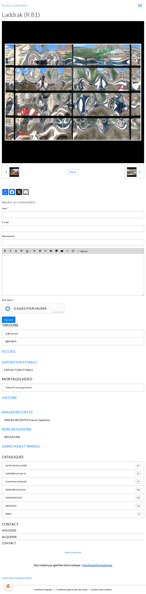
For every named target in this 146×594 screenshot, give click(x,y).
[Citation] (34, 251)
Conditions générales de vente (71, 589)
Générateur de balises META (17, 578)
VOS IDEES (9, 530)
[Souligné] (16, 251)
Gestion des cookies (101, 589)
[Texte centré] (40, 251)
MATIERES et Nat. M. (73, 473)
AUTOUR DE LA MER (73, 465)
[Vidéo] (62, 251)
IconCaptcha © (57, 312)
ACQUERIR (9, 537)
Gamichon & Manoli (73, 481)
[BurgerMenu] (140, 5)
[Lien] (45, 251)
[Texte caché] (51, 251)
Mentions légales (43, 589)
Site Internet (8, 236)
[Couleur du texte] (28, 251)
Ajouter (8, 319)
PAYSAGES (73, 505)
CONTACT (9, 543)
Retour (73, 172)
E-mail (5, 222)
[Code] (67, 251)
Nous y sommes (73, 552)
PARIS (73, 513)
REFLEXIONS (12, 436)
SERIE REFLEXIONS (73, 489)
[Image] (56, 251)
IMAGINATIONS (73, 497)
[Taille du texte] (21, 251)
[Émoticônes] (73, 251)
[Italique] (10, 251)
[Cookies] (8, 586)
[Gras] (5, 251)
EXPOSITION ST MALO (18, 369)
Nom (4, 208)
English (13, 341)
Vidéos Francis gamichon (19, 387)
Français (13, 333)
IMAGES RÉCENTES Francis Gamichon (27, 420)
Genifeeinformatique (97, 565)
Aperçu (84, 251)
